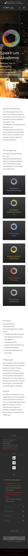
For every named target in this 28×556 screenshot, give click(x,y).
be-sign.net (15, 553)
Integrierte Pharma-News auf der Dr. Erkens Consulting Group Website (14, 495)
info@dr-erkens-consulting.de (10, 448)
